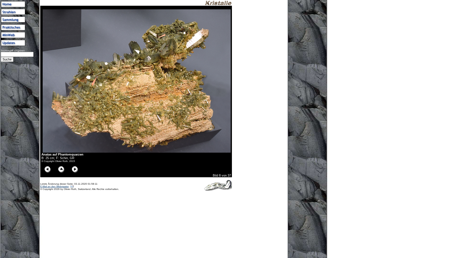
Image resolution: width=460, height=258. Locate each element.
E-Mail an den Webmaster (54, 186)
